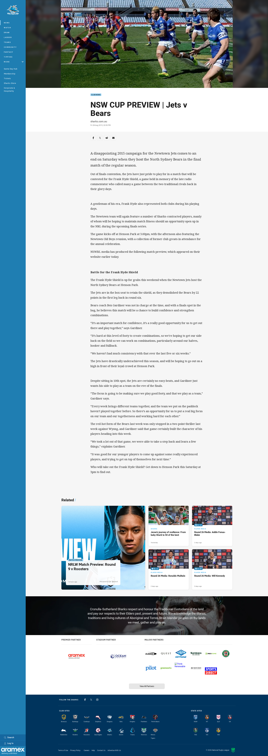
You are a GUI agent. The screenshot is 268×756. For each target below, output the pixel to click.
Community (10, 47)
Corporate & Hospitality (9, 89)
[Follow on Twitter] (91, 699)
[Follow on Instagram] (97, 699)
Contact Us (101, 750)
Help (93, 750)
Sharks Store (10, 83)
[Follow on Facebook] (85, 699)
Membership (9, 73)
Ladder (8, 37)
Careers (86, 750)
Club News (95, 95)
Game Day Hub (10, 69)
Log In (10, 743)
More (7, 62)
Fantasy (8, 52)
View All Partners (147, 686)
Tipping (8, 57)
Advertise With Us (114, 750)
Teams (7, 42)
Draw (7, 32)
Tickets (7, 78)
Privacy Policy (75, 750)
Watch (7, 28)
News (7, 23)
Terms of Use (63, 750)
